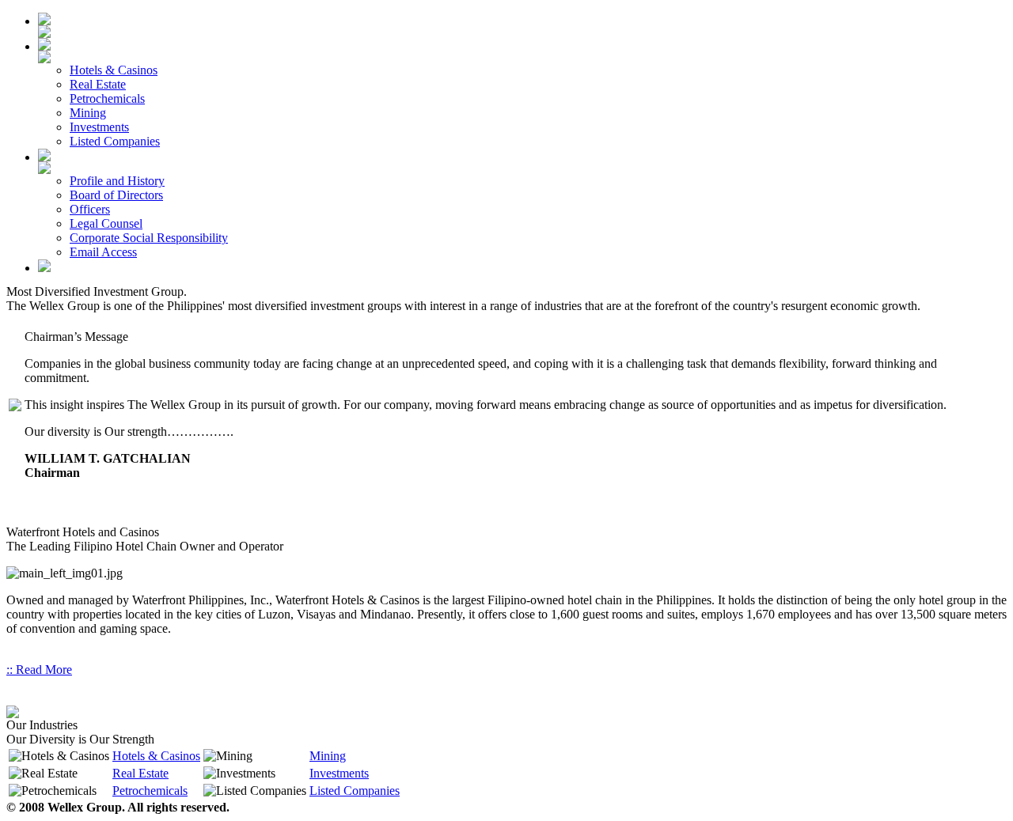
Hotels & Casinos (156, 755)
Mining (327, 755)
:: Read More (39, 669)
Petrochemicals (150, 790)
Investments (339, 773)
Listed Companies (354, 790)
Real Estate (140, 773)
